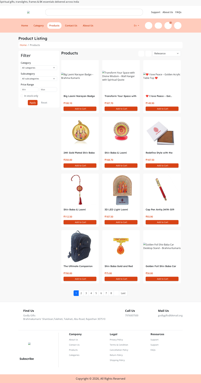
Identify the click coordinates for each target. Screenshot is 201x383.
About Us (168, 12)
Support (155, 12)
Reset (44, 102)
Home (23, 45)
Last (123, 293)
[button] (136, 25)
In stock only (31, 95)
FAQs (178, 12)
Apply (33, 102)
